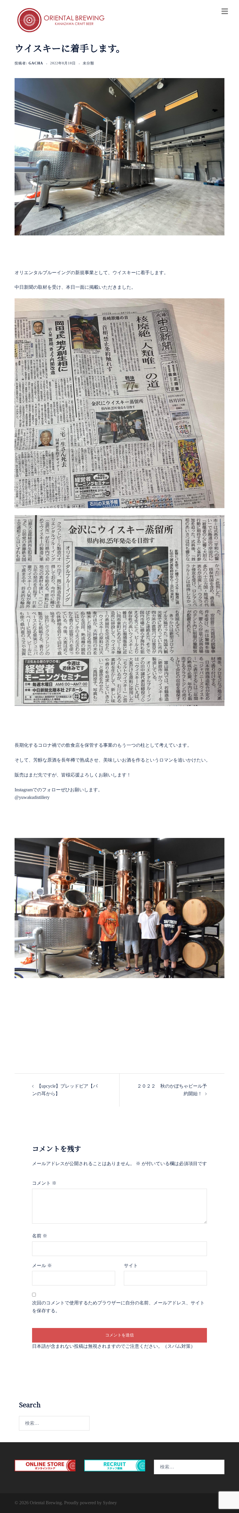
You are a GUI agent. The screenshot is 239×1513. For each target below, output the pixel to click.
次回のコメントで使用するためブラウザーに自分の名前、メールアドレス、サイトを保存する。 (118, 1306)
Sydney (110, 1502)
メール (42, 1265)
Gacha (36, 63)
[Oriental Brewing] (61, 19)
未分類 (88, 63)
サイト (131, 1265)
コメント (44, 1183)
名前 (39, 1235)
